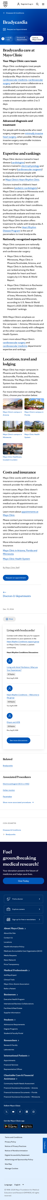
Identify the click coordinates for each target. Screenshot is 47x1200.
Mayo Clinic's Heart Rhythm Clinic (22, 179)
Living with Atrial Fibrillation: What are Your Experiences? (22, 668)
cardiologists (18, 162)
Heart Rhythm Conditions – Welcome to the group (23, 696)
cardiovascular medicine (15, 79)
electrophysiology (30, 165)
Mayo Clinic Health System (16, 558)
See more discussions (18, 740)
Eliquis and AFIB (13, 722)
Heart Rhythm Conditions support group (23, 641)
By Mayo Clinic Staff (11, 567)
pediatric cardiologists (26, 188)
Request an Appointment (17, 29)
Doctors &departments (22, 38)
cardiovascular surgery (14, 342)
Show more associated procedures (17, 802)
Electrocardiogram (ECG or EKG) (16, 784)
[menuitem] (21, 39)
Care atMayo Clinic (37, 38)
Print (11, 619)
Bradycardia (15, 22)
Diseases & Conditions (15, 13)
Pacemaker (7, 796)
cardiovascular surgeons (29, 169)
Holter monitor (9, 790)
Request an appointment (16, 578)
